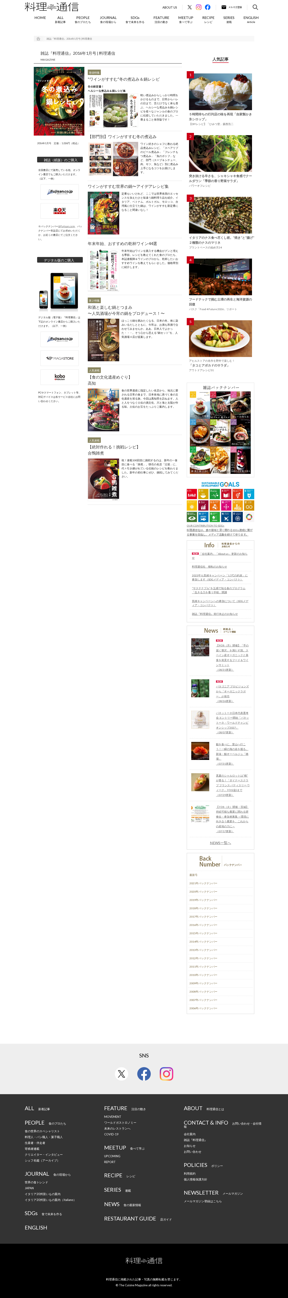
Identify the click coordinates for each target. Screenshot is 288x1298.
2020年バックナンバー (203, 891)
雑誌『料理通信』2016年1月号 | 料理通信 (69, 38)
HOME (40, 17)
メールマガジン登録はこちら (203, 1201)
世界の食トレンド (36, 1182)
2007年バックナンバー (203, 1000)
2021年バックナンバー (203, 883)
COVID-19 (111, 1134)
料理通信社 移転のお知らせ (209, 566)
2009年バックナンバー (203, 983)
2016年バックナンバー (203, 925)
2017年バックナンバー (203, 916)
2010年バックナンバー (203, 975)
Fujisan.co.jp (68, 226)
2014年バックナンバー (203, 941)
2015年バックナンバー (203, 933)
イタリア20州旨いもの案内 (43, 1194)
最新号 (193, 875)
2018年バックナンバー (203, 908)
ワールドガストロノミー (120, 1122)
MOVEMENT (112, 1116)
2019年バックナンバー (203, 900)
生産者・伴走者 (35, 1143)
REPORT (110, 1162)
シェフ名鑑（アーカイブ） (42, 1160)
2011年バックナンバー (203, 966)
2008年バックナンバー (203, 991)
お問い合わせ (192, 1151)
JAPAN (29, 1188)
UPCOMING (112, 1156)
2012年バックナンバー (203, 958)
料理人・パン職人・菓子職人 (44, 1137)
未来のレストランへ (117, 1128)
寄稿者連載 (32, 1148)
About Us (169, 7)
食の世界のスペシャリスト (42, 1131)
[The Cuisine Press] (52, 7)
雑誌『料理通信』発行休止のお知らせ (215, 614)
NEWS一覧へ (220, 843)
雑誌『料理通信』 (195, 1140)
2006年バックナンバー (203, 1008)
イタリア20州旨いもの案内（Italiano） (50, 1200)
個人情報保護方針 (195, 1179)
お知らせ (190, 1146)
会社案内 (190, 1134)
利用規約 (190, 1173)
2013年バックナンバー (203, 950)
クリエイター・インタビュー (44, 1154)
